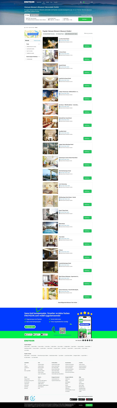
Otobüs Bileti (54, 362)
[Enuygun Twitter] (87, 340)
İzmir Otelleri (40, 369)
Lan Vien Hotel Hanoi (64, 38)
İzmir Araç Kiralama (68, 367)
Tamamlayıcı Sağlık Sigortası (43, 385)
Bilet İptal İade (81, 386)
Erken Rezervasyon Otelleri (43, 355)
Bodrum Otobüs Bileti (55, 369)
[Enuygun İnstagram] (85, 340)
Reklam (66, 383)
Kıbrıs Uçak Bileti (27, 370)
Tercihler (81, 405)
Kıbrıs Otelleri (60, 346)
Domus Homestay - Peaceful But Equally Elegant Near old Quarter (69, 289)
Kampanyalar (81, 380)
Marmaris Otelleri (41, 370)
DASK (39, 388)
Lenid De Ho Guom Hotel (65, 78)
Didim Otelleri (53, 346)
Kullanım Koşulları (82, 389)
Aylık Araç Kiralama (68, 370)
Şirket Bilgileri (67, 382)
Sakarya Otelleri (81, 346)
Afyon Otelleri (84, 348)
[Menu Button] (86, 2)
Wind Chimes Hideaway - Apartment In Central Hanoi (69, 276)
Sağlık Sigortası (41, 383)
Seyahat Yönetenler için (56, 380)
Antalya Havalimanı (82, 367)
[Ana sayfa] (24, 27)
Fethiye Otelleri (41, 372)
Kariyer (66, 385)
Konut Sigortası (41, 386)
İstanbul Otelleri (41, 364)
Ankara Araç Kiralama (69, 366)
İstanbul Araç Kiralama (69, 364)
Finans (25, 377)
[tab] (27, 15)
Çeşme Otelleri (34, 346)
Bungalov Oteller (77, 355)
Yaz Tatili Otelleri (35, 357)
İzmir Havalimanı (82, 369)
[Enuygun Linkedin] (89, 340)
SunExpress (26, 367)
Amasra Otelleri (36, 348)
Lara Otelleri (26, 350)
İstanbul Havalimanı (82, 366)
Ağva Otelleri (73, 346)
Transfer (81, 362)
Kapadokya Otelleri (28, 348)
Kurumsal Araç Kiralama (69, 372)
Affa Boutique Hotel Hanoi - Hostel (67, 197)
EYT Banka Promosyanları (29, 380)
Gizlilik (80, 391)
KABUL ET (89, 405)
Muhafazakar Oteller (53, 355)
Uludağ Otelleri (67, 346)
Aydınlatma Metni (82, 388)
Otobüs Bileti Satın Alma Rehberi (58, 373)
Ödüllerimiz (67, 388)
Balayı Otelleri (26, 355)
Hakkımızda (67, 379)
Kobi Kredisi (26, 385)
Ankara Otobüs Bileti (55, 366)
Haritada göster (33, 34)
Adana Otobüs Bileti (55, 370)
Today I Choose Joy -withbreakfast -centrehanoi (69, 91)
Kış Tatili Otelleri (27, 357)
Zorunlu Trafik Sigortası (42, 380)
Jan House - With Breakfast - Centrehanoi (69, 104)
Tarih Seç (86, 46)
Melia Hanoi (62, 223)
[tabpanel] (58, 20)
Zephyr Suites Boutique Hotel (66, 144)
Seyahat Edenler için (55, 379)
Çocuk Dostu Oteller (68, 355)
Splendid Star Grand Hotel (65, 118)
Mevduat (26, 388)
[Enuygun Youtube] (92, 340)
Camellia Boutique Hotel (65, 263)
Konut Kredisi (26, 382)
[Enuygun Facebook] (83, 340)
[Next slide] (56, 43)
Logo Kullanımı (68, 386)
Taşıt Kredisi (26, 383)
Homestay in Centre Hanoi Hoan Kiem (68, 157)
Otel (27, 27)
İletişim (66, 380)
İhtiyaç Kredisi (27, 379)
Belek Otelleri (49, 348)
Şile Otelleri (64, 348)
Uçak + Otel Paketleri (42, 373)
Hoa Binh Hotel (62, 131)
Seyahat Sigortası (41, 382)
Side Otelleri (47, 346)
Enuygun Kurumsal (55, 377)
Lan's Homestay (63, 184)
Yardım (80, 382)
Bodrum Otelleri (41, 367)
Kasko (39, 379)
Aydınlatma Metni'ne (69, 404)
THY (25, 364)
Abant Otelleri (87, 346)
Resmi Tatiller (81, 385)
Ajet (25, 369)
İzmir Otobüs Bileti (55, 367)
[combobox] (37, 19)
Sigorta (39, 377)
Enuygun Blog (81, 379)
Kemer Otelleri (41, 346)
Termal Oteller (33, 355)
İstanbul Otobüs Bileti (56, 364)
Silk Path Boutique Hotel (65, 171)
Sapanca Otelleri (77, 348)
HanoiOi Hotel (62, 65)
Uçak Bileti (26, 362)
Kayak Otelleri (84, 355)
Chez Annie (61, 237)
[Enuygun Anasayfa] (29, 2)
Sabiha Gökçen (82, 364)
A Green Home (62, 52)
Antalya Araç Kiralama (69, 369)
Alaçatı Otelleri (70, 348)
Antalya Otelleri (41, 366)
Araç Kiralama (68, 362)
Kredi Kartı (26, 386)
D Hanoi (61, 250)
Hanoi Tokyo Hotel (63, 210)
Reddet (33, 406)
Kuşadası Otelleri (57, 348)
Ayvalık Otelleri (43, 348)
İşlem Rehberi (81, 383)
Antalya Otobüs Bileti (55, 372)
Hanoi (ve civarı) (31, 27)
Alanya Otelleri (27, 346)
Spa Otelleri (61, 355)
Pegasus (26, 366)
